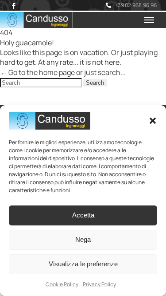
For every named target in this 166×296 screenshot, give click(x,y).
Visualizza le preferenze (83, 264)
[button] (152, 120)
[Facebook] (13, 5)
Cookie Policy (62, 284)
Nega (83, 239)
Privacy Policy (99, 284)
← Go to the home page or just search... (63, 72)
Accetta (83, 215)
